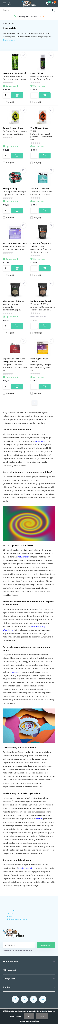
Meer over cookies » (29, 1021)
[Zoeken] (53, 10)
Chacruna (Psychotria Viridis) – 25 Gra (41, 245)
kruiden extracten (26, 868)
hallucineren (23, 557)
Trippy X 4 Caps (10, 188)
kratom (13, 672)
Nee (42, 1016)
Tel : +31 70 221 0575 (10, 913)
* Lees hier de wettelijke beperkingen (18, 950)
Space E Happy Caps (13, 128)
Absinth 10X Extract (39, 188)
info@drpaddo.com (11, 919)
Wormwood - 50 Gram (14, 301)
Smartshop (10, 23)
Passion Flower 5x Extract (15, 243)
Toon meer (8, 40)
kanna (39, 818)
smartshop (40, 441)
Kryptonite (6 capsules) (14, 73)
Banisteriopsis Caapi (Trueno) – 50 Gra (40, 302)
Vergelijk (10, 102)
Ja (29, 1016)
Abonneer (46, 945)
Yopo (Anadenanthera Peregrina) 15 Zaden (14, 360)
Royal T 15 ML (36, 73)
